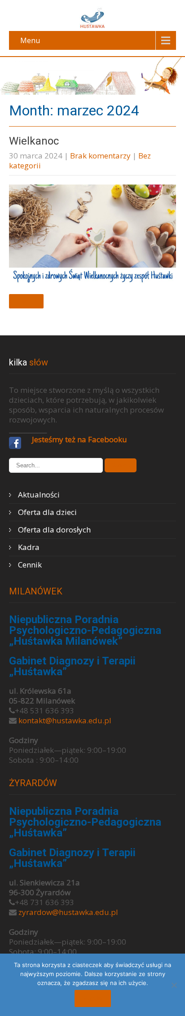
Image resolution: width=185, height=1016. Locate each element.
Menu (30, 40)
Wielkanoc (34, 141)
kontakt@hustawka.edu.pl (64, 720)
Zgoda (93, 998)
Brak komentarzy (100, 155)
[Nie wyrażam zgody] (173, 985)
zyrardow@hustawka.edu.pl (68, 912)
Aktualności (39, 494)
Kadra (29, 547)
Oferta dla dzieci (47, 512)
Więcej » (26, 301)
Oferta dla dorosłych (54, 529)
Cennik (30, 564)
